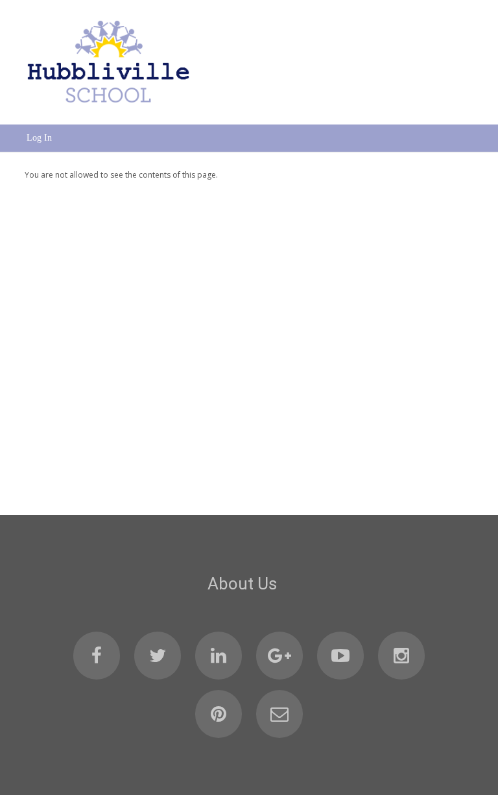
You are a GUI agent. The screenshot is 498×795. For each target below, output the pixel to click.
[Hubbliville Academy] (108, 107)
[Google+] (279, 656)
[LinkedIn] (218, 656)
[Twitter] (157, 656)
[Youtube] (340, 656)
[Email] (279, 714)
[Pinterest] (218, 714)
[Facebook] (96, 656)
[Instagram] (401, 656)
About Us (242, 583)
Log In (39, 138)
